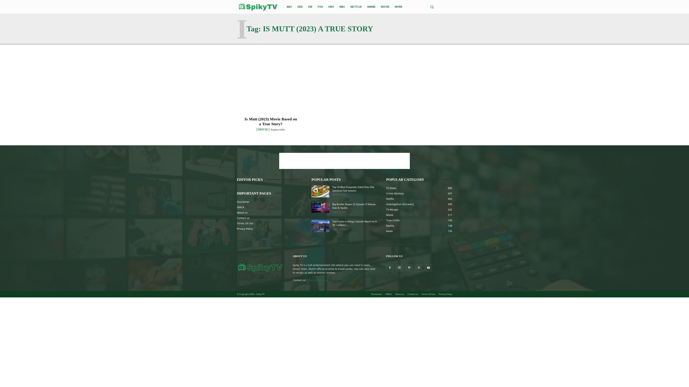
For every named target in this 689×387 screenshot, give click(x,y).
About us (242, 212)
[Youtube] (428, 267)
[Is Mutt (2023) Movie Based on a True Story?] (271, 92)
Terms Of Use (245, 223)
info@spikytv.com (317, 280)
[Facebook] (389, 267)
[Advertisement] (344, 161)
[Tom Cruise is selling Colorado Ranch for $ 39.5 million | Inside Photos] (320, 226)
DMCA (240, 207)
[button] (431, 6)
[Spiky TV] (258, 7)
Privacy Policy (245, 228)
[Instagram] (399, 267)
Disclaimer (243, 202)
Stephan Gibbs (278, 129)
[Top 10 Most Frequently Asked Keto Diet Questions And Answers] (320, 191)
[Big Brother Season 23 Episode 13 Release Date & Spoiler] (320, 208)
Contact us (243, 218)
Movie (263, 129)
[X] (418, 267)
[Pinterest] (409, 267)
